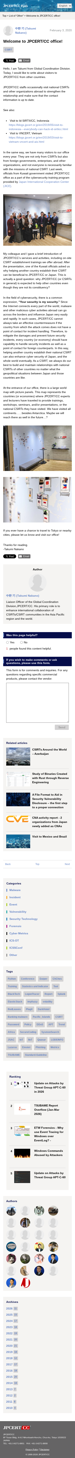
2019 (9, 1352)
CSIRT (8, 49)
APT (50, 1024)
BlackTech (14, 994)
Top (4, 15)
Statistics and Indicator (35, 986)
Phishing (40, 1047)
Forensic (15, 926)
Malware (15, 890)
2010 (9, 1408)
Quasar (41, 1039)
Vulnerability (17, 911)
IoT (21, 1039)
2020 (9, 1345)
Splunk (61, 994)
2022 (9, 1333)
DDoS (40, 1024)
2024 (9, 1321)
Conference (27, 978)
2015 (9, 1376)
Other (13, 955)
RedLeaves (14, 1009)
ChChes (57, 978)
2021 (9, 1339)
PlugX (29, 1009)
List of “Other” (16, 15)
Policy (27, 1024)
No (25, 642)
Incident (15, 897)
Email (26, 60)
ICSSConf (15, 947)
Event (13, 904)
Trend (61, 1024)
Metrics (55, 1047)
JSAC (11, 1039)
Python (12, 978)
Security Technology (23, 918)
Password (13, 1024)
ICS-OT (14, 940)
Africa (11, 1032)
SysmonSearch (50, 1032)
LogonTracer (32, 994)
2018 (9, 1358)
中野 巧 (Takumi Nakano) (22, 595)
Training (12, 986)
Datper (43, 978)
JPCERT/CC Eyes (15, 6)
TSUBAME (14, 1055)
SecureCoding (28, 1032)
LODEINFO (57, 1039)
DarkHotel (43, 1009)
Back (8, 864)
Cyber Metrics (18, 933)
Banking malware (18, 1016)
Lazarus (12, 1047)
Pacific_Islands (41, 1016)
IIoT (30, 1039)
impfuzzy (32, 1001)
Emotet (26, 1047)
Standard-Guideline (36, 1055)
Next (67, 864)
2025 (9, 1314)
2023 (9, 1327)
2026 (9, 1308)
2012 (9, 1395)
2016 (9, 1370)
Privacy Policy (32, 1449)
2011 (9, 1401)
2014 (9, 1383)
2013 (9, 1389)
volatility (47, 1001)
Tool (55, 986)
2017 (9, 1364)
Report (48, 994)
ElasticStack (15, 1001)
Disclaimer (44, 1449)
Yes (12, 642)
